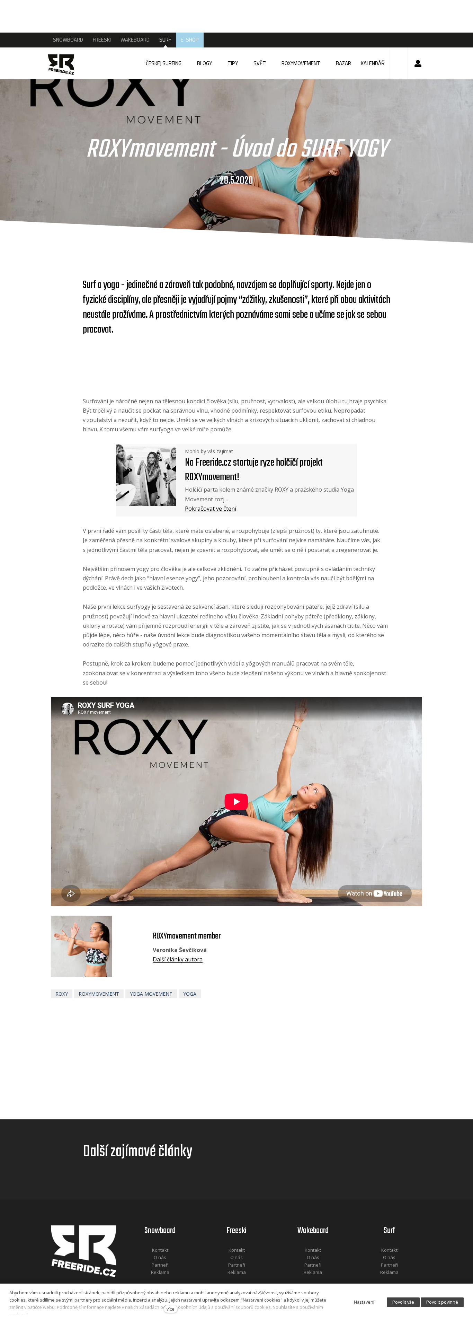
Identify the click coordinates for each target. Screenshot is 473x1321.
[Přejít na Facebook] (151, 1282)
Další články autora (178, 959)
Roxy (61, 993)
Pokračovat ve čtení (210, 508)
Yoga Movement (151, 993)
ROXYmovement (99, 993)
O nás (160, 1257)
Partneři (160, 1265)
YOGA (189, 993)
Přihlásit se (418, 63)
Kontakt (160, 1250)
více (171, 1309)
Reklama (160, 1272)
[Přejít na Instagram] (169, 1282)
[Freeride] (64, 63)
